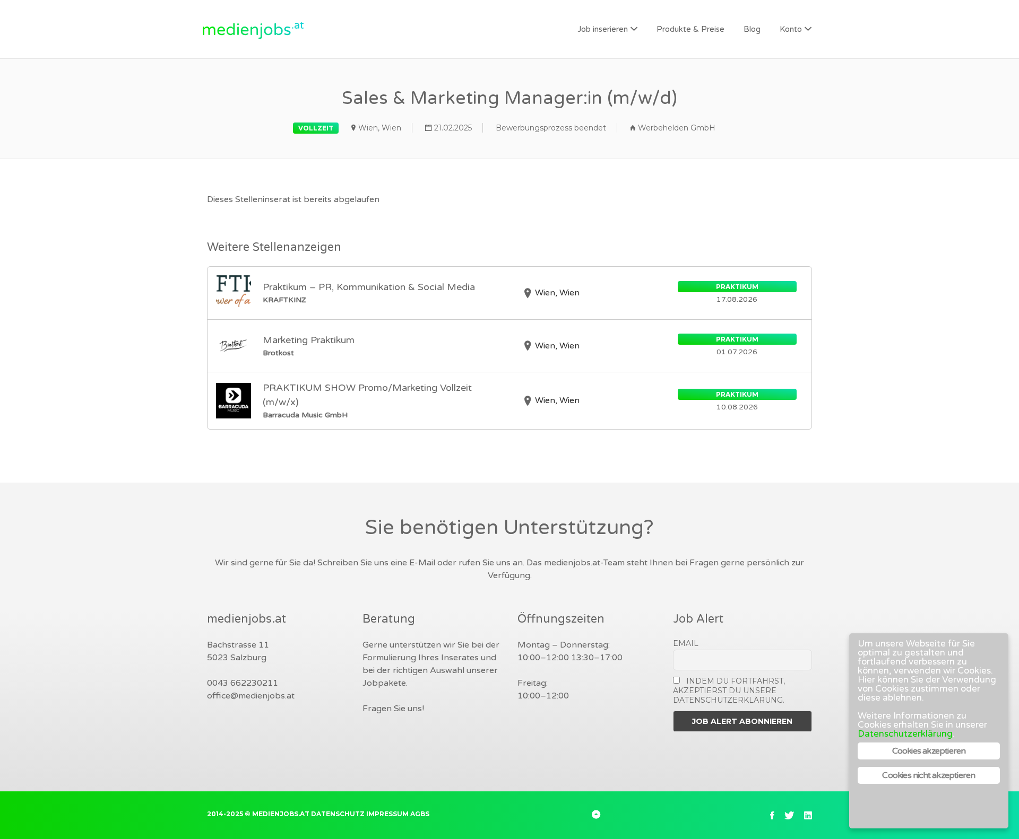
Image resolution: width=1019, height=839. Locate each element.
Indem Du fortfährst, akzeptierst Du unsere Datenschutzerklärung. (729, 690)
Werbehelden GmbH (676, 128)
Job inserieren (602, 29)
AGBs (419, 814)
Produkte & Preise (690, 29)
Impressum (387, 814)
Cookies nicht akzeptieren (928, 775)
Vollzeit (315, 128)
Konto (791, 29)
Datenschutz (338, 814)
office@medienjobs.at (251, 696)
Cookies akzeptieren (929, 751)
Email (685, 643)
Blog (752, 29)
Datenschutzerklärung (905, 733)
